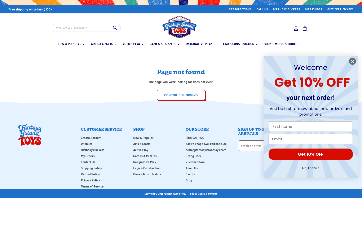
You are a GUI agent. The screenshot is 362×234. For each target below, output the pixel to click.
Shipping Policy (91, 168)
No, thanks (310, 167)
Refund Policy (90, 174)
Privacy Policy (90, 180)
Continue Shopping (181, 95)
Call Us (262, 9)
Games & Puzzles (163, 43)
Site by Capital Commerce (203, 193)
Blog (189, 180)
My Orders (88, 156)
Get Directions (240, 9)
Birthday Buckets (286, 9)
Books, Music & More (280, 43)
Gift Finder (313, 9)
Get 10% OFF (310, 154)
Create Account (91, 137)
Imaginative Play (199, 43)
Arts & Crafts (102, 43)
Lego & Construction (238, 43)
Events (190, 174)
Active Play (132, 43)
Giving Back (194, 156)
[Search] (114, 27)
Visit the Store (195, 162)
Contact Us (88, 162)
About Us (192, 168)
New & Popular (69, 43)
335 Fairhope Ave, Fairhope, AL (206, 143)
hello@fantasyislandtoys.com (206, 149)
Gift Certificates (340, 9)
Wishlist (86, 143)
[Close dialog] (352, 61)
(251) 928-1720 (195, 137)
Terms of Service (92, 186)
